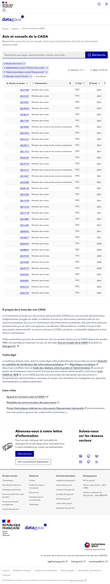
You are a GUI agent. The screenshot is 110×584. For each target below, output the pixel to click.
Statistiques (34, 504)
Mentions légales (67, 570)
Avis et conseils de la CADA (73, 342)
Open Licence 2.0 (76, 580)
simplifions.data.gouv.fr (65, 480)
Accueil (5, 28)
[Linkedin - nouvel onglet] (81, 456)
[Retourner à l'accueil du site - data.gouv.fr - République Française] (36, 527)
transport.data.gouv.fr (65, 489)
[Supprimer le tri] (24, 63)
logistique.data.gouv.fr (65, 508)
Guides (32, 480)
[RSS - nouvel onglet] (97, 462)
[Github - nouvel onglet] (89, 462)
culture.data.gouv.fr (64, 503)
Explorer (15, 28)
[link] (24, 454)
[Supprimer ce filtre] (47, 67)
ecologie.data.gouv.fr (65, 494)
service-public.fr (97, 561)
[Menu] (106, 4)
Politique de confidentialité (46, 570)
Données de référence (11, 485)
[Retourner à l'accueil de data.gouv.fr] (13, 18)
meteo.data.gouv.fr (64, 485)
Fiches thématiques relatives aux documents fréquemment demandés (45, 408)
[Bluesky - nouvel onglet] (97, 456)
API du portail (89, 480)
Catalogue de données (11, 489)
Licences (5, 570)
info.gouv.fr (77, 561)
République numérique (82, 364)
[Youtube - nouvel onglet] (81, 462)
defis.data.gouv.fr (63, 499)
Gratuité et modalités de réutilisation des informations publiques (54, 362)
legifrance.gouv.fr (56, 561)
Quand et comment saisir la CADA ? (26, 396)
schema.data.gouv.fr (10, 509)
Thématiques (7, 480)
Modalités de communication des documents (31, 402)
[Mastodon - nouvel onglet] (89, 456)
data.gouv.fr (9, 346)
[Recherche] (99, 4)
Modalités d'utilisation (22, 570)
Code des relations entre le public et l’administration (61, 368)
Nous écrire (34, 492)
